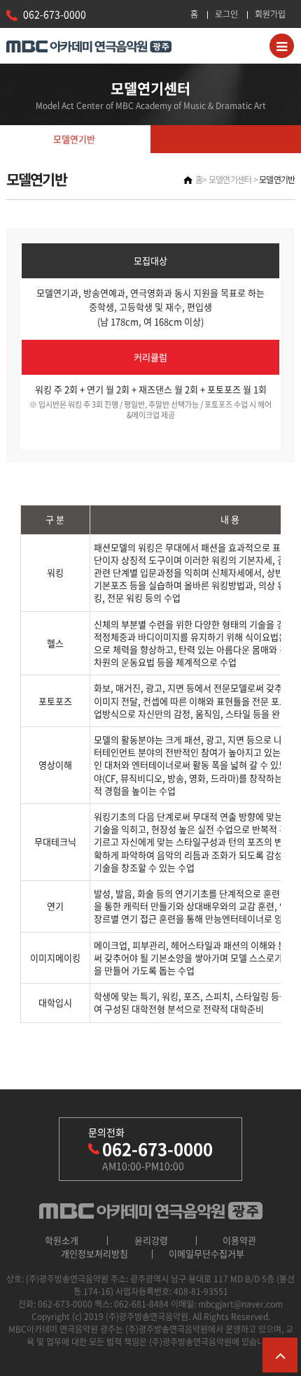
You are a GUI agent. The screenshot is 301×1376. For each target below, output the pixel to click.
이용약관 (239, 1240)
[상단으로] (280, 1355)
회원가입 (270, 14)
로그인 (226, 14)
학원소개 (61, 1240)
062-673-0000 (54, 14)
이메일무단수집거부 (206, 1253)
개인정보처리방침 (94, 1253)
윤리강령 (151, 1240)
